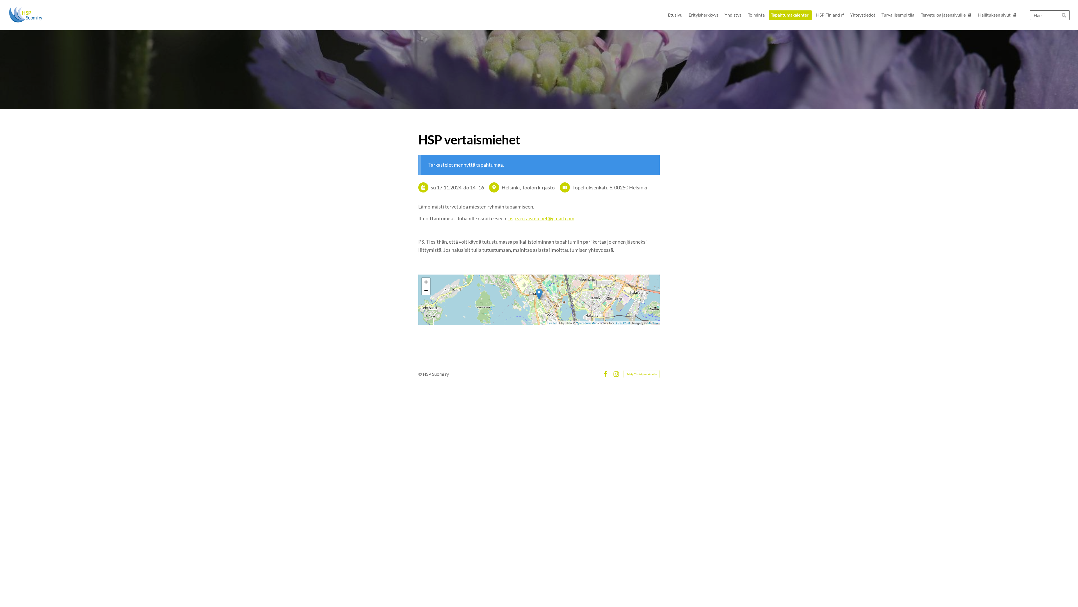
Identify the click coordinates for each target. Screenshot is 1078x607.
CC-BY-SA (623, 323)
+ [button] (426, 282)
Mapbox (652, 323)
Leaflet (552, 323)
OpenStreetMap (586, 323)
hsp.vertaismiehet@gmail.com (541, 218)
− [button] (426, 290)
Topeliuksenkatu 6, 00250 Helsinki (609, 187)
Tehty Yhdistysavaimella (642, 374)
